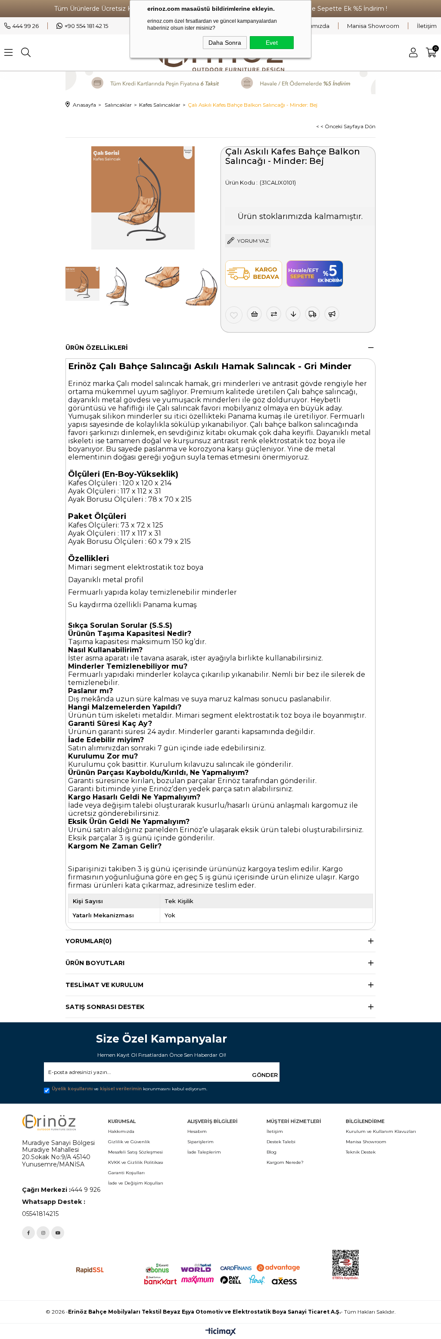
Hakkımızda (312, 25)
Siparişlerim (200, 1142)
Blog (271, 1152)
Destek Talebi (281, 1142)
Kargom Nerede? (285, 1162)
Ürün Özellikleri (96, 348)
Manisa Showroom (373, 25)
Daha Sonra (224, 42)
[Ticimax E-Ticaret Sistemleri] (220, 1332)
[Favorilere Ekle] (233, 315)
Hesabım (197, 1131)
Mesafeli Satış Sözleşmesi (135, 1152)
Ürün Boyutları (94, 963)
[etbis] (375, 1265)
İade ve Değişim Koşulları (135, 1183)
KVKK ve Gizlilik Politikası (135, 1162)
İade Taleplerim (204, 1152)
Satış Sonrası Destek (104, 1007)
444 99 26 (25, 25)
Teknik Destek (361, 1152)
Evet (272, 42)
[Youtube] (57, 1232)
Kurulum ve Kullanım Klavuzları (381, 1131)
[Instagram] (43, 1232)
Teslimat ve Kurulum (104, 985)
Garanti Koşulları (126, 1172)
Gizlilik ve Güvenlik (129, 1142)
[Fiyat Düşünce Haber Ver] (293, 313)
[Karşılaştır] (273, 313)
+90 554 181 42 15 (86, 25)
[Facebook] (28, 1232)
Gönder (265, 1074)
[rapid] (90, 1270)
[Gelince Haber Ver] (331, 313)
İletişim (427, 25)
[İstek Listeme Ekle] (254, 313)
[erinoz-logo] (49, 1122)
